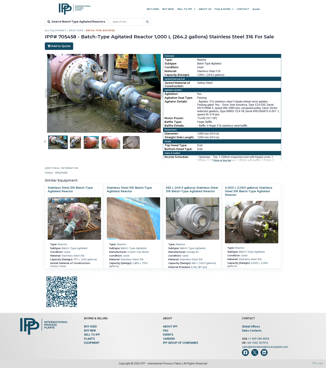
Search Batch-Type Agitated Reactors (78, 21)
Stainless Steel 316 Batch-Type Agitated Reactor (70, 189)
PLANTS (89, 338)
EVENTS (168, 334)
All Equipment (55, 30)
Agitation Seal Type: (179, 97)
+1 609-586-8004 (258, 338)
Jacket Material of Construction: (177, 84)
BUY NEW (90, 330)
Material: (171, 71)
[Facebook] (245, 352)
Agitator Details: (176, 101)
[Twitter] (254, 352)
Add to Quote (60, 46)
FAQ (165, 330)
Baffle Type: (173, 122)
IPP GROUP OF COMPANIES (180, 342)
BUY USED (90, 326)
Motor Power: (174, 118)
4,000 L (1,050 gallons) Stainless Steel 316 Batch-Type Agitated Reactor (248, 191)
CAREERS (169, 338)
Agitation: (171, 94)
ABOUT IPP (170, 326)
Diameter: (172, 133)
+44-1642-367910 (257, 342)
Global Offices (251, 326)
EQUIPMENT (92, 342)
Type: (169, 59)
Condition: (172, 67)
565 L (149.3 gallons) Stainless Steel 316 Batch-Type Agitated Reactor (192, 189)
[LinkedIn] (264, 352)
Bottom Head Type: (178, 149)
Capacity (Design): (177, 75)
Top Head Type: (176, 145)
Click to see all (222, 160)
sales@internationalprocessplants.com (265, 346)
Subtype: (171, 63)
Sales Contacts (251, 330)
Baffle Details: (174, 125)
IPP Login (317, 363)
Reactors (76, 30)
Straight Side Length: (179, 137)
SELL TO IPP (92, 334)
